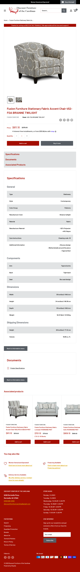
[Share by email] (71, 119)
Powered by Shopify (10, 566)
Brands (6, 532)
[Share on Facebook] (60, 119)
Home (6, 20)
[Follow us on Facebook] (5, 557)
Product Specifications (17, 368)
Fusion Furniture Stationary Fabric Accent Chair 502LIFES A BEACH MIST (18, 428)
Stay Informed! (69, 2)
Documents (10, 159)
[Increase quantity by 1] (27, 136)
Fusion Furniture (13, 117)
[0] (75, 10)
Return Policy (8, 542)
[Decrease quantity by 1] (17, 136)
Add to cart (23, 143)
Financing (7, 526)
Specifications (12, 154)
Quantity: (10, 136)
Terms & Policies (9, 538)
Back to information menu (15, 348)
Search (6, 523)
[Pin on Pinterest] (64, 119)
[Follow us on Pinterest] (12, 557)
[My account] (71, 10)
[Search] (64, 10)
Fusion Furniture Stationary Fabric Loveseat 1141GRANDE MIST (46, 428)
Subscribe (49, 540)
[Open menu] (5, 10)
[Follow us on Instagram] (9, 557)
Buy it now (57, 143)
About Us (7, 535)
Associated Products (15, 164)
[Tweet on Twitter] (68, 119)
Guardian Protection (11, 529)
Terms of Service (9, 545)
